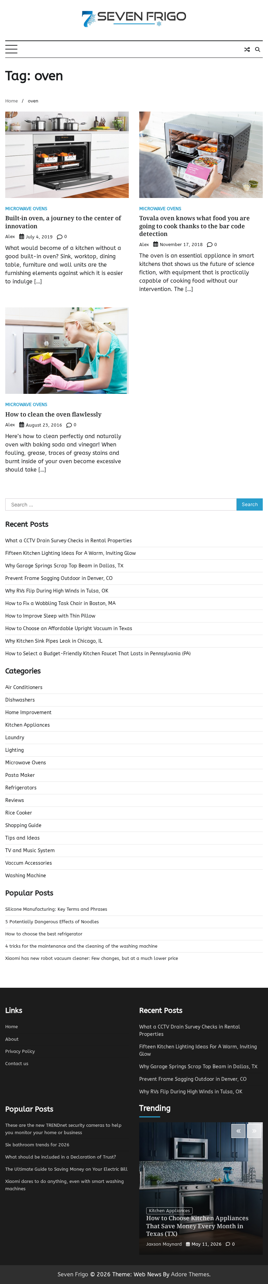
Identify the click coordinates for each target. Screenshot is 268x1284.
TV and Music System (30, 851)
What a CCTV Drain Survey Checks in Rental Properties (68, 541)
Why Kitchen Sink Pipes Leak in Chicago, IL (53, 641)
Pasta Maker (20, 775)
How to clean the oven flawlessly (53, 414)
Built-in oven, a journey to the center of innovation (63, 222)
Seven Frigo (73, 1274)
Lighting (14, 750)
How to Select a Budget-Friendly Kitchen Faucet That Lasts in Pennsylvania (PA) (98, 654)
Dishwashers (20, 700)
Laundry (14, 738)
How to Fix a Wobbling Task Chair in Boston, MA (60, 603)
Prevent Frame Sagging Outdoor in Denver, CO (59, 578)
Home (11, 1027)
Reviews (14, 800)
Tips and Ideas (22, 838)
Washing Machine (25, 876)
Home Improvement (28, 713)
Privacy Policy (20, 1051)
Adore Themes (190, 1274)
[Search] (257, 49)
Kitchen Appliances (27, 725)
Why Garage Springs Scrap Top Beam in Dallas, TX (64, 566)
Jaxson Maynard (164, 1244)
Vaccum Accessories (28, 863)
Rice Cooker (18, 813)
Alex (10, 236)
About (11, 1039)
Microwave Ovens (26, 209)
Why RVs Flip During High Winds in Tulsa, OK (56, 591)
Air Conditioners (24, 687)
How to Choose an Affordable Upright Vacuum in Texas (68, 629)
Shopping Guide (23, 825)
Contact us (16, 1064)
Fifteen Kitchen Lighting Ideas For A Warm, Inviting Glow (70, 553)
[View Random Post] (247, 49)
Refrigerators (21, 788)
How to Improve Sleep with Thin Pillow (50, 616)
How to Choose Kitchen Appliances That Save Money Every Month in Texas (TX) (197, 1226)
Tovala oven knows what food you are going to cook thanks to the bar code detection (194, 226)
